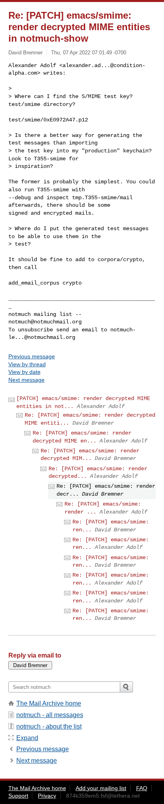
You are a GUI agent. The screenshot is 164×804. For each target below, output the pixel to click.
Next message (26, 380)
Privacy (47, 795)
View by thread (27, 364)
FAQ (141, 788)
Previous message (31, 356)
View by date (24, 372)
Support (18, 795)
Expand (27, 738)
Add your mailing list (101, 788)
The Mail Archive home (48, 703)
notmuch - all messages (49, 715)
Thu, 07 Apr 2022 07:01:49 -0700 (88, 53)
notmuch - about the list (49, 726)
